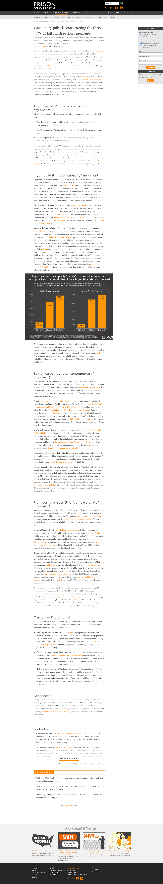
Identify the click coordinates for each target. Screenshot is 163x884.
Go (121, 4)
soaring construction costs (89, 387)
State (144, 61)
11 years (46, 459)
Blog (52, 868)
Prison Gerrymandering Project (120, 851)
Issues (35, 875)
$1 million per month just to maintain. (63, 448)
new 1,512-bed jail (41, 231)
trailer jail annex (63, 214)
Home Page (37, 21)
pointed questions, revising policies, (56, 711)
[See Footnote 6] (78, 565)
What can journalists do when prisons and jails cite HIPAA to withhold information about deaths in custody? (69, 796)
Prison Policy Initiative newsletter (149, 35)
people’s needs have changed (45, 62)
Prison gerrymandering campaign (149, 46)
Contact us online (73, 868)
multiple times (51, 564)
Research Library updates (151, 43)
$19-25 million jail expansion (82, 419)
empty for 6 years (55, 413)
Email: (141, 51)
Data (34, 877)
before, (62, 579)
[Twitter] (111, 8)
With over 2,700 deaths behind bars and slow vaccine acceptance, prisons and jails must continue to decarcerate (69, 779)
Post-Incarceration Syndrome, (74, 596)
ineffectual (76, 599)
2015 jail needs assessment (66, 530)
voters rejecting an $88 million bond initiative (58, 401)
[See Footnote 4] (76, 462)
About (35, 870)
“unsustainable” (59, 220)
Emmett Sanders (42, 46)
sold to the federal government (62, 461)
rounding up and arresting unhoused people (71, 217)
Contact (101, 764)
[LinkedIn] (121, 8)
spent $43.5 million (94, 533)
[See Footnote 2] (67, 141)
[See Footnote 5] (87, 556)
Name (144, 56)
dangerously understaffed (44, 484)
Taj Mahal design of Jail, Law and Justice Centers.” (69, 410)
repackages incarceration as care (88, 516)
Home (34, 868)
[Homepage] (44, 5)
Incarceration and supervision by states (94, 851)
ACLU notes (52, 65)
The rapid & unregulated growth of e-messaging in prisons (68, 852)
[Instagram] (106, 8)
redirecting (83, 76)
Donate (150, 81)
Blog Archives (69, 805)
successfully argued (75, 655)
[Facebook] (116, 8)
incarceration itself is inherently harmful (50, 593)
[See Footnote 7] (41, 583)
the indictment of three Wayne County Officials (74, 442)
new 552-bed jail (79, 205)
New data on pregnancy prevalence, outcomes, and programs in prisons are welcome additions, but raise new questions (70, 787)
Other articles (88, 764)
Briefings (45, 21)
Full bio (95, 764)
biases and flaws (69, 185)
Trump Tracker (57, 870)
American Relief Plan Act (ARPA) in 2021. (70, 733)
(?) (150, 36)
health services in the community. (79, 519)
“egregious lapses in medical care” (58, 573)
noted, (97, 353)
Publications (38, 873)
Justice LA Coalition (58, 655)
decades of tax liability (92, 79)
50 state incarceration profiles (43, 851)
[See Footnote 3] (93, 179)
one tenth (45, 249)
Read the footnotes (69, 758)
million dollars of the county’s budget (57, 237)
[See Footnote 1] (40, 66)
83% (72, 632)
